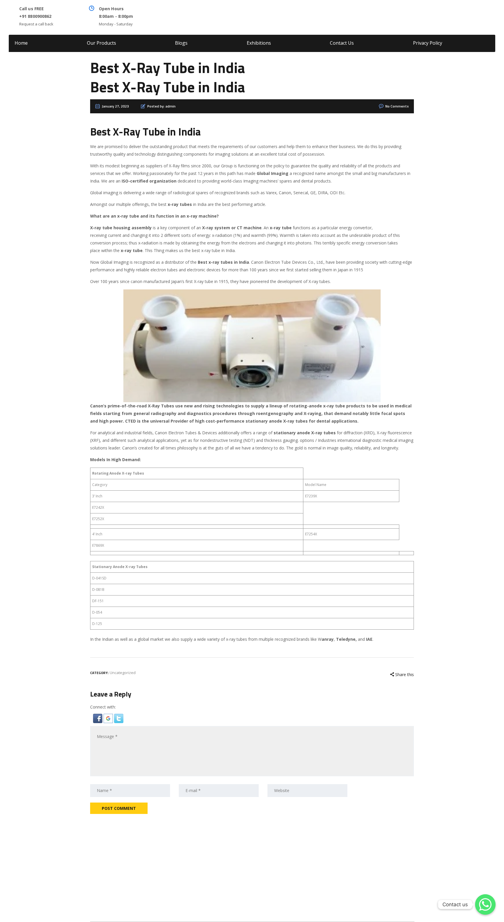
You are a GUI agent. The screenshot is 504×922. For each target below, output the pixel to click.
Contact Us (342, 43)
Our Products (101, 43)
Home (21, 43)
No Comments (397, 106)
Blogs (181, 43)
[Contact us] (485, 904)
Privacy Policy (427, 43)
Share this (404, 674)
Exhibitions (259, 43)
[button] (98, 718)
